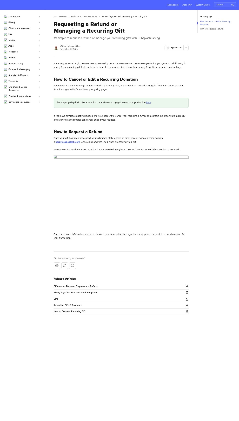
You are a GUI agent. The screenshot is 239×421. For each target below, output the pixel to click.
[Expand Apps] (39, 46)
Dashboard (173, 5)
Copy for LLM (175, 48)
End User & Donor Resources (84, 16)
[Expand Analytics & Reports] (39, 75)
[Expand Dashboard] (39, 16)
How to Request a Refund (211, 29)
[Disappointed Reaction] (57, 265)
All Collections (60, 16)
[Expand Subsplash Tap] (39, 63)
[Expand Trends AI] (39, 81)
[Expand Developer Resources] (39, 102)
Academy (187, 5)
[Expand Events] (39, 57)
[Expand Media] (39, 40)
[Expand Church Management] (39, 28)
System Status (203, 5)
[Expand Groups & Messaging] (39, 69)
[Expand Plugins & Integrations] (39, 96)
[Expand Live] (39, 34)
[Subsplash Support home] (3, 4)
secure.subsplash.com (68, 142)
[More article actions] (186, 47)
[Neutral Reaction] (64, 265)
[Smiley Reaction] (72, 265)
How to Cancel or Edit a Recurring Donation (215, 23)
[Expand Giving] (39, 22)
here (148, 102)
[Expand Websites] (39, 52)
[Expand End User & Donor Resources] (39, 87)
